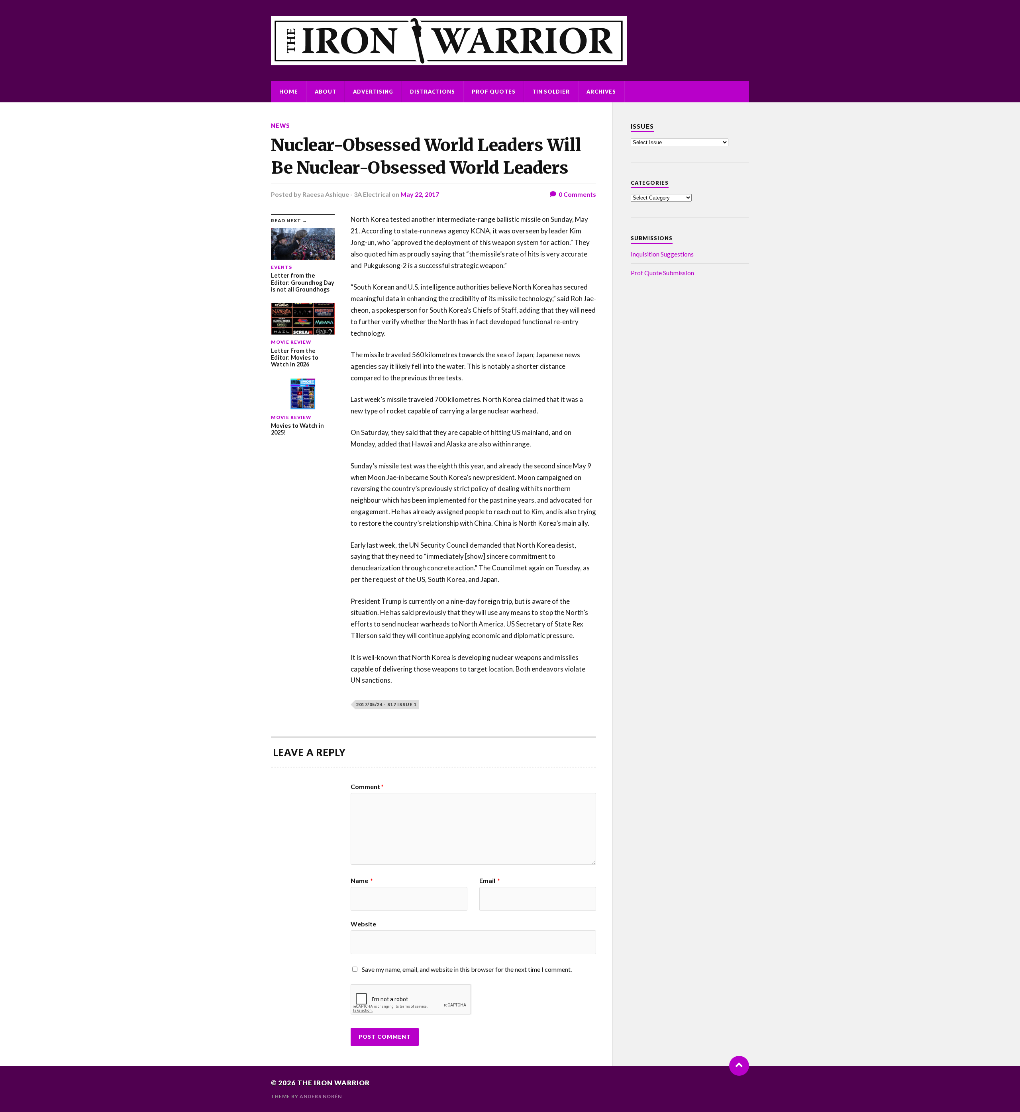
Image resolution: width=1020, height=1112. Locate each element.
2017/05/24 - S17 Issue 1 (386, 704)
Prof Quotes (494, 91)
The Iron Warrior (333, 1083)
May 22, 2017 (419, 194)
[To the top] (739, 1066)
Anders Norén (321, 1096)
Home (288, 91)
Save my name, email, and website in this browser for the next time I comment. (467, 969)
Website (363, 923)
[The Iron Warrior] (510, 40)
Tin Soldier (551, 91)
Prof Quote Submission (662, 272)
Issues (642, 126)
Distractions (432, 91)
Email (489, 880)
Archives (601, 91)
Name (362, 880)
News (280, 125)
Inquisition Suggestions (662, 254)
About (325, 91)
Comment (367, 786)
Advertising (373, 91)
